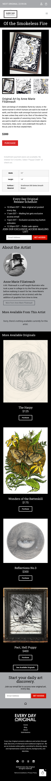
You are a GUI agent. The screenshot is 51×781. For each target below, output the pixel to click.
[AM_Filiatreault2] (25, 53)
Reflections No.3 (25, 568)
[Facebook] (17, 761)
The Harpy (26, 407)
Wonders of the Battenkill (25, 499)
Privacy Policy (32, 773)
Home (25, 725)
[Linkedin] (33, 761)
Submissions (25, 732)
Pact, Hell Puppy (25, 647)
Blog (25, 727)
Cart (46, 4)
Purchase (10, 143)
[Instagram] (23, 761)
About (25, 730)
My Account (41, 4)
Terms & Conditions (20, 773)
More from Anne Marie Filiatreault (19, 303)
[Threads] (28, 761)
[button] (47, 13)
